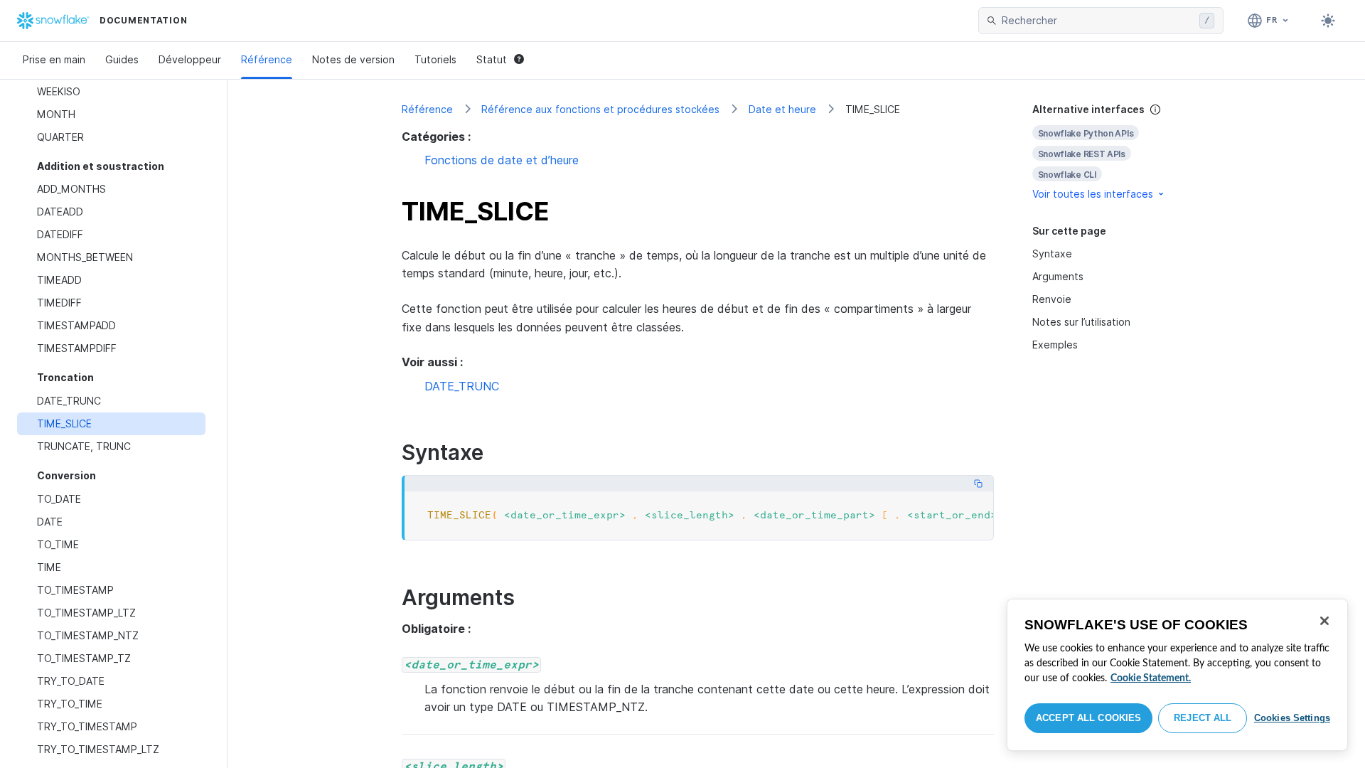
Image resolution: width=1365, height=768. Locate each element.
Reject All (1202, 718)
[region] (1177, 675)
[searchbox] (1098, 20)
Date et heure (782, 109)
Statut (491, 59)
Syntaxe (1052, 253)
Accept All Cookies (1088, 718)
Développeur (190, 59)
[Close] (1324, 620)
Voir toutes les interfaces (1092, 194)
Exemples (1055, 344)
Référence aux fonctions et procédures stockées (600, 109)
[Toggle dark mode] (1328, 20)
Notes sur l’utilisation (1081, 322)
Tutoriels (435, 59)
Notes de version (353, 59)
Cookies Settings (1292, 718)
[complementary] (1112, 151)
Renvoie (1051, 299)
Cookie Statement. (1150, 678)
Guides (122, 59)
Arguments (1057, 276)
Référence (266, 59)
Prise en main (54, 59)
